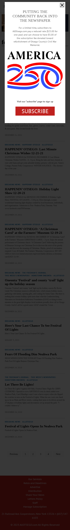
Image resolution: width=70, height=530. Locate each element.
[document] (35, 265)
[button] (62, 5)
